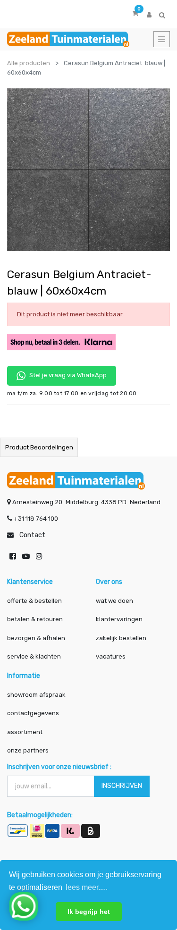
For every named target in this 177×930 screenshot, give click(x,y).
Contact (32, 535)
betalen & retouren (35, 619)
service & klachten (34, 656)
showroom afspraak (36, 694)
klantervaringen (119, 619)
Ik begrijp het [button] (88, 911)
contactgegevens (33, 713)
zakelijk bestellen (121, 638)
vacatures (111, 656)
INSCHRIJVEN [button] (121, 786)
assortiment (24, 732)
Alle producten (28, 63)
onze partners (28, 750)
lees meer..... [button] (87, 887)
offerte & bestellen (35, 600)
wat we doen (114, 600)
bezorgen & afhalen (36, 638)
